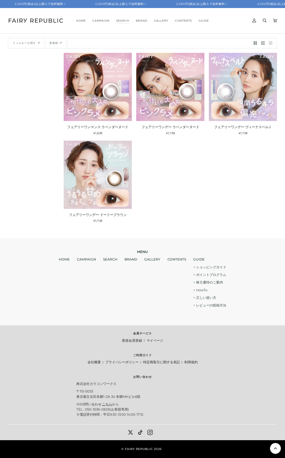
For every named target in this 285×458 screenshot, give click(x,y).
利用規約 (191, 362)
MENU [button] (142, 252)
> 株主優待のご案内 (208, 282)
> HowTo (200, 290)
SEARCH (110, 259)
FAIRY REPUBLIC (139, 449)
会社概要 (94, 362)
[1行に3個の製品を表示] (263, 43)
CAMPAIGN (86, 259)
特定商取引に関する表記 (161, 362)
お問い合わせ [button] (142, 376)
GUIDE (199, 259)
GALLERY (152, 259)
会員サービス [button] (142, 333)
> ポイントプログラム (209, 275)
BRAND (130, 259)
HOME (64, 259)
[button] (122, 20)
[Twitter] (130, 432)
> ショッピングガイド (209, 267)
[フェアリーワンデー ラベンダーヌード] (170, 87)
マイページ (155, 341)
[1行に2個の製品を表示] (255, 43)
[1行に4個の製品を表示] (272, 43)
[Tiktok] (140, 432)
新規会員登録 (132, 341)
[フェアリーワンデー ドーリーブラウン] (98, 175)
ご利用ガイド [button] (142, 355)
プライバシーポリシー (122, 362)
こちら (107, 404)
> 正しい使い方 (204, 298)
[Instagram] (150, 432)
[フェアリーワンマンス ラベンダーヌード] (98, 87)
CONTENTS (176, 259)
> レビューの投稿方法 (209, 305)
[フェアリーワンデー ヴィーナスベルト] (243, 87)
